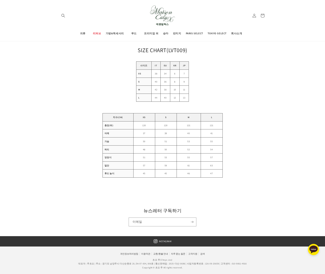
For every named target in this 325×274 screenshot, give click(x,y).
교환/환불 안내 (160, 253)
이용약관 (145, 253)
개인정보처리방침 (129, 253)
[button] (63, 15)
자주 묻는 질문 (178, 253)
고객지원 (192, 253)
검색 (202, 253)
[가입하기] (192, 222)
